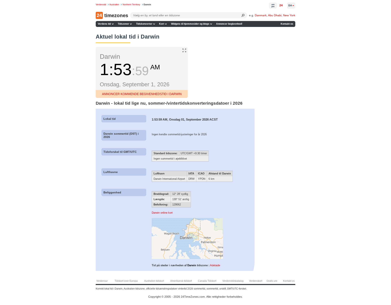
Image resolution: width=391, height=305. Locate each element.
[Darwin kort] (187, 258)
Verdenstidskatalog (233, 280)
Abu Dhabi (274, 15)
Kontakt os (287, 23)
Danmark (261, 15)
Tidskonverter (144, 23)
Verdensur (102, 280)
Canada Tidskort (207, 280)
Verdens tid (104, 23)
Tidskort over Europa (126, 280)
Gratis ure (272, 280)
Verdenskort (255, 280)
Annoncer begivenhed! (229, 23)
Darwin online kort (162, 212)
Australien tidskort (154, 280)
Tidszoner (123, 23)
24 (281, 5)
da (290, 5)
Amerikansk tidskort (181, 280)
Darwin (191, 265)
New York (289, 15)
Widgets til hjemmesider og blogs (190, 23)
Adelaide (215, 265)
